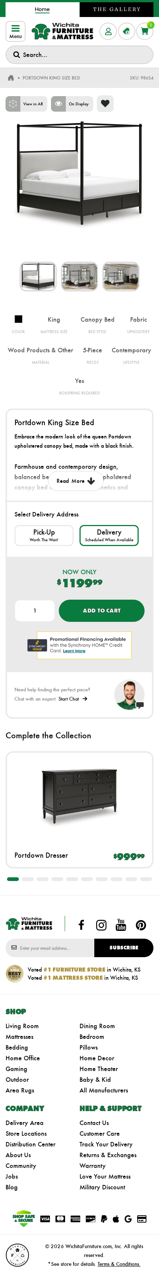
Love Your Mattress (105, 1176)
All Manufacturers (104, 1090)
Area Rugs (20, 1090)
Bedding (17, 1047)
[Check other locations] (44, 535)
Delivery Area (25, 1123)
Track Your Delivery (106, 1144)
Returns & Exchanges (108, 1155)
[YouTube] (121, 925)
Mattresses (19, 1037)
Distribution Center (30, 1144)
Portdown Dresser (41, 855)
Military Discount (102, 1187)
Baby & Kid (95, 1079)
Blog (12, 1187)
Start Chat (68, 699)
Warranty (93, 1166)
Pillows (89, 1047)
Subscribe (123, 948)
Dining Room (97, 1026)
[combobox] (79, 54)
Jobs (12, 1176)
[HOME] (11, 78)
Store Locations (26, 1133)
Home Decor (97, 1058)
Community (21, 1166)
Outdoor (17, 1079)
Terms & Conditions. (119, 1264)
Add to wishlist (105, 103)
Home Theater (99, 1069)
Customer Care (100, 1133)
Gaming (16, 1069)
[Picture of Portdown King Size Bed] (38, 276)
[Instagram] (101, 925)
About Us (18, 1155)
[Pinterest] (140, 925)
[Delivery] (109, 535)
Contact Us (94, 1123)
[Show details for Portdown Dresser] (79, 796)
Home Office (23, 1058)
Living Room (22, 1026)
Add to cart (102, 610)
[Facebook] (81, 925)
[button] (13, 879)
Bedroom (92, 1037)
